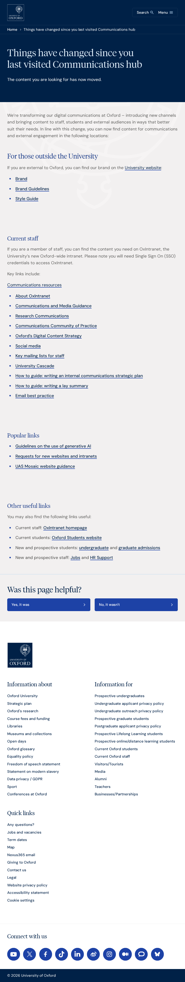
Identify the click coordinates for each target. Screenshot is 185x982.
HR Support (101, 557)
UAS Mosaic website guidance (45, 466)
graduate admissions (139, 547)
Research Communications (42, 316)
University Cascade (34, 365)
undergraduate (94, 547)
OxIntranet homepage (65, 527)
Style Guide (26, 198)
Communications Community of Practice (56, 325)
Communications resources (34, 285)
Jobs (75, 557)
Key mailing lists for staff (39, 355)
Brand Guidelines (32, 188)
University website (143, 167)
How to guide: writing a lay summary (51, 385)
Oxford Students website (77, 537)
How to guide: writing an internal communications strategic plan (79, 375)
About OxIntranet (32, 296)
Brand (21, 178)
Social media (28, 346)
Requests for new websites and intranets (56, 456)
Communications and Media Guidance (53, 305)
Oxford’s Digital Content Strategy (48, 335)
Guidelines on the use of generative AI (53, 446)
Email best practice (34, 395)
